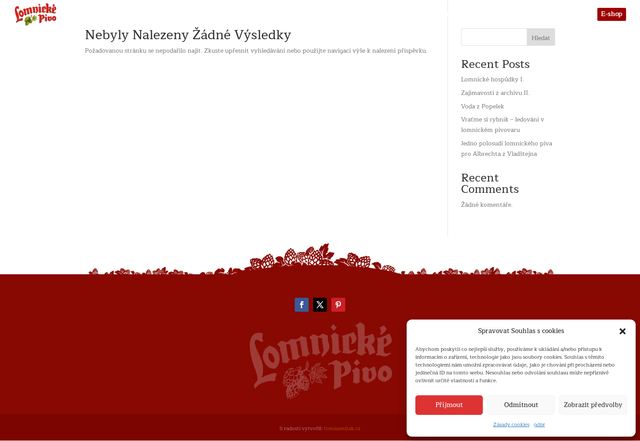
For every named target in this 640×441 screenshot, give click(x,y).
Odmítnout (521, 405)
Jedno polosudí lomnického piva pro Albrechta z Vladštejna (506, 148)
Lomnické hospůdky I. (492, 79)
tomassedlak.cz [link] (342, 428)
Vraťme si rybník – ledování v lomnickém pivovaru (502, 124)
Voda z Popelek (482, 106)
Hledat (541, 38)
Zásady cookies (511, 424)
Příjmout (449, 405)
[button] (622, 331)
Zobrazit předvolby (593, 405)
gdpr (539, 424)
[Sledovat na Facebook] (302, 305)
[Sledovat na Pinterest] (338, 305)
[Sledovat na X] (320, 305)
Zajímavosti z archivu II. (495, 93)
